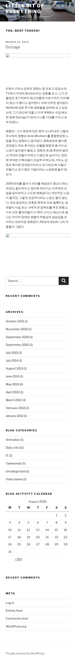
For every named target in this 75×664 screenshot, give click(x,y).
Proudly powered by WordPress (25, 653)
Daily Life (12, 447)
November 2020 (17, 329)
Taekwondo (14, 463)
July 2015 (12, 352)
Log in (10, 603)
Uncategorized (16, 471)
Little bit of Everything (25, 8)
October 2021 (15, 321)
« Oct (18, 559)
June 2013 (13, 376)
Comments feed (17, 618)
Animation (13, 440)
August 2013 (14, 368)
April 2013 (13, 392)
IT (7, 455)
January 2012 (14, 416)
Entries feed (14, 610)
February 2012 (15, 408)
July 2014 (12, 360)
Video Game (14, 479)
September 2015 (17, 345)
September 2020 (17, 337)
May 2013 (12, 384)
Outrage (12, 47)
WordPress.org (16, 626)
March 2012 (14, 400)
